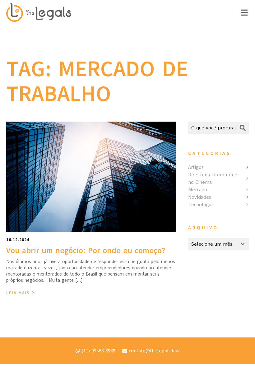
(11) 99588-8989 (98, 350)
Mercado (197, 189)
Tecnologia (200, 204)
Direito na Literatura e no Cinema (212, 178)
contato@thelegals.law (154, 350)
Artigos (196, 167)
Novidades (199, 197)
